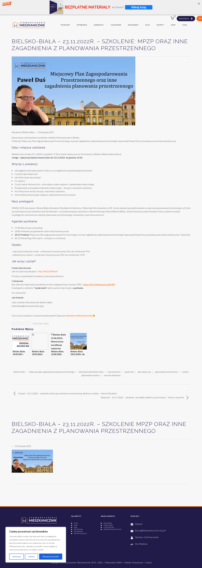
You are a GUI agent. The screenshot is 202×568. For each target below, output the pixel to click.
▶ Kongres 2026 (107, 525)
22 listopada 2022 (46, 132)
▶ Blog (74, 527)
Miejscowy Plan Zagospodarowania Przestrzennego (51, 372)
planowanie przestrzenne (166, 372)
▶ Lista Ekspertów (107, 527)
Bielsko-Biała (28, 132)
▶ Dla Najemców (77, 531)
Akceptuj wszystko (50, 556)
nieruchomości (114, 372)
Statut (149, 562)
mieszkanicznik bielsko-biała (91, 372)
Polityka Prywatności (133, 562)
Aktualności (17, 132)
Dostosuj (16, 556)
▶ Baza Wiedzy (106, 523)
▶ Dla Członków (77, 529)
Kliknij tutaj (139, 7)
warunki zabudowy (112, 375)
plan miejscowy (144, 372)
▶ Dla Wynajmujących (79, 533)
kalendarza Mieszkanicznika (79, 315)
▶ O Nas (74, 523)
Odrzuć (31, 556)
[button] (101, 7)
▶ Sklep (74, 525)
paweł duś (129, 372)
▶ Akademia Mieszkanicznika (111, 529)
